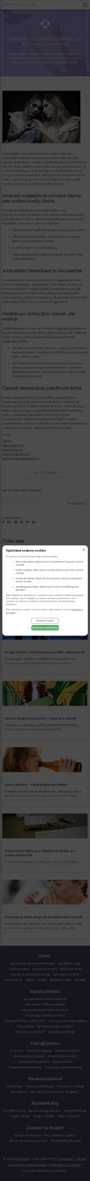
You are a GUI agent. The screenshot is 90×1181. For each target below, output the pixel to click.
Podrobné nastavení (45, 621)
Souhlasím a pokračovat (45, 628)
